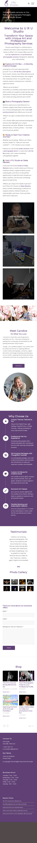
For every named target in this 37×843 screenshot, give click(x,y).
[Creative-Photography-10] (22, 609)
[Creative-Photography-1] (7, 603)
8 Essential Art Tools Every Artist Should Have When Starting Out (17, 834)
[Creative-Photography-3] (14, 603)
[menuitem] (28, 3)
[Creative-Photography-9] (14, 609)
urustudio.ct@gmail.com (11, 770)
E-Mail (5, 640)
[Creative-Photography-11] (30, 609)
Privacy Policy (7, 779)
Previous (6, 538)
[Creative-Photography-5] (22, 603)
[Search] (28, 3)
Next (30, 538)
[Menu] (32, 3)
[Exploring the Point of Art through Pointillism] (10, 721)
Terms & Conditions (9, 777)
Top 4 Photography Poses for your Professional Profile (26, 706)
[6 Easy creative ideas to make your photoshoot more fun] (26, 721)
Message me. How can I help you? (13, 648)
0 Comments (13, 710)
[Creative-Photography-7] (7, 609)
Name (5, 632)
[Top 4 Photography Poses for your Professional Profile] (26, 697)
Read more (6, 713)
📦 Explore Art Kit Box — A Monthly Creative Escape (18, 65)
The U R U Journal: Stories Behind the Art (9, 706)
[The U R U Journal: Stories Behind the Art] (10, 697)
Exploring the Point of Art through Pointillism (10, 730)
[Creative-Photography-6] (30, 603)
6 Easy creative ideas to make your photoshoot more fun (15, 831)
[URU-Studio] (15, 3)
